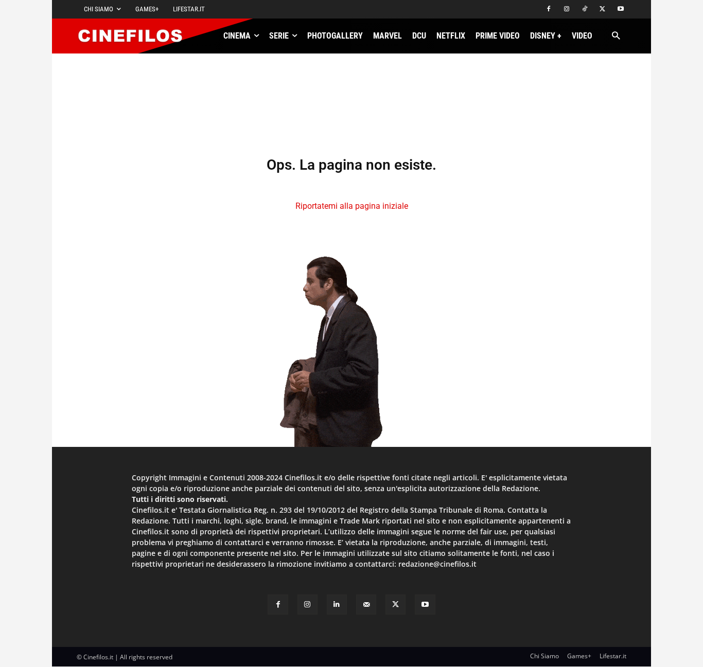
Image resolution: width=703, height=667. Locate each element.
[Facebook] (549, 9)
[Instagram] (567, 9)
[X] (602, 9)
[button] (615, 36)
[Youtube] (620, 9)
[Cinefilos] (136, 36)
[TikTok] (585, 9)
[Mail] (366, 604)
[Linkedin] (337, 604)
